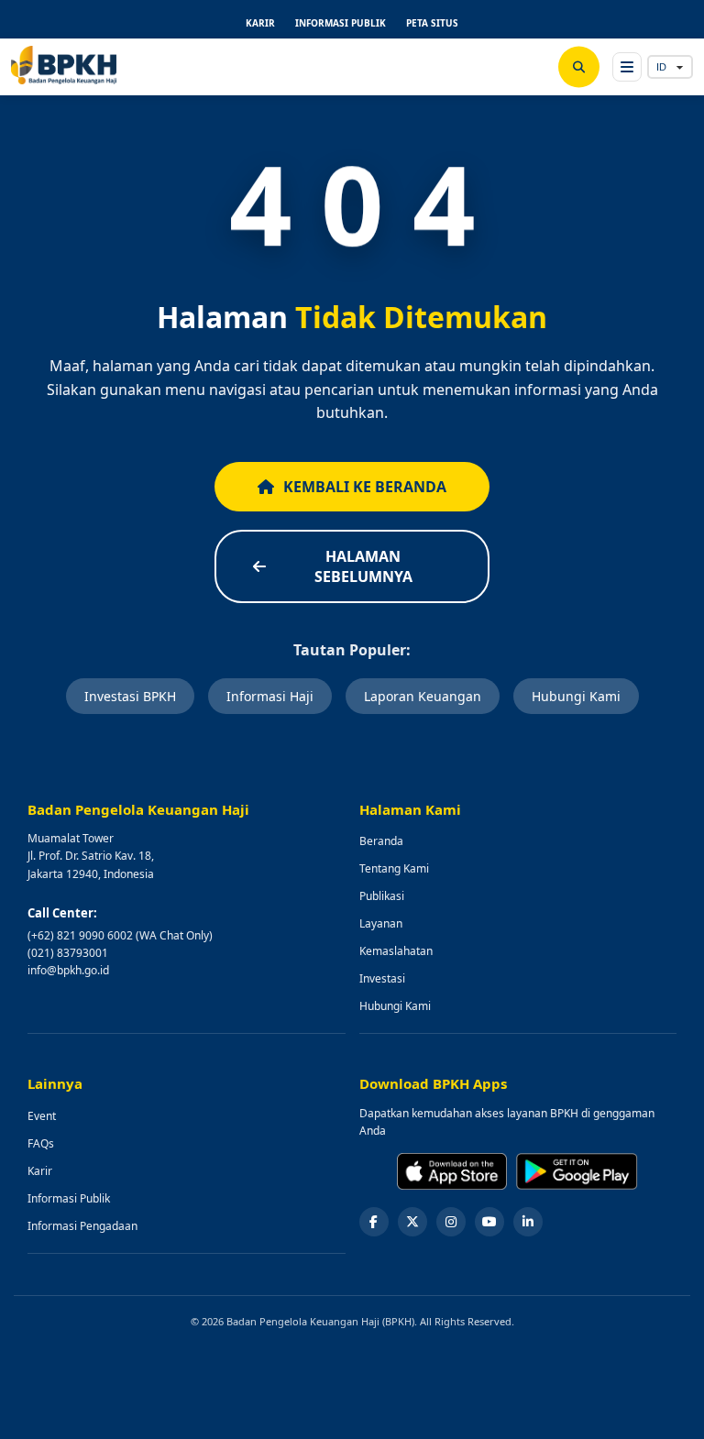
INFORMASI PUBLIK (340, 22)
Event (42, 1116)
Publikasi (381, 896)
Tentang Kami (394, 868)
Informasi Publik (69, 1198)
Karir (40, 1171)
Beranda (381, 841)
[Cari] (579, 67)
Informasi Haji (270, 696)
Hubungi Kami (576, 696)
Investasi (382, 978)
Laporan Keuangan (422, 696)
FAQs (41, 1143)
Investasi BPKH (130, 696)
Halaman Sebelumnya (363, 566)
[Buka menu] (627, 67)
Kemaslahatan (396, 951)
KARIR (260, 22)
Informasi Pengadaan (83, 1226)
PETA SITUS (432, 22)
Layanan (380, 923)
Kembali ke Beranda (364, 487)
